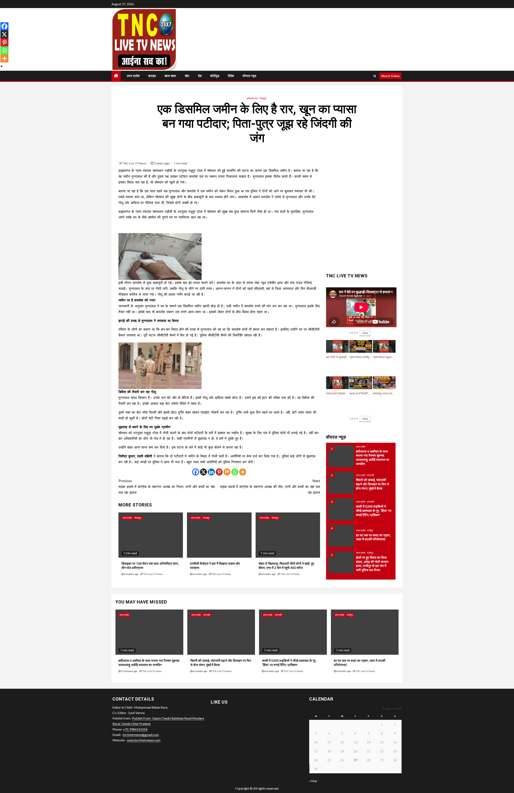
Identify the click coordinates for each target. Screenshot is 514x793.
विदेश (231, 76)
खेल (187, 76)
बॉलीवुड (214, 76)
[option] (361, 461)
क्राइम (152, 76)
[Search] (374, 76)
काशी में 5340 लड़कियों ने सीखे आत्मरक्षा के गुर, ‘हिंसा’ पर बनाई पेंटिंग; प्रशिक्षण (373, 488)
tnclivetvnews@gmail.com (141, 735)
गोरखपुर (262, 98)
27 (355, 760)
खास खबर (170, 76)
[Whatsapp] (234, 471)
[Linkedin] (211, 471)
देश (200, 76)
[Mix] (226, 471)
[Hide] (1, 66)
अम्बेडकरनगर (252, 98)
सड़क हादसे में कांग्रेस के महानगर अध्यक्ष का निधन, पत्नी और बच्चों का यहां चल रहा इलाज (166, 487)
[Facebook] (195, 471)
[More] (242, 471)
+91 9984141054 (135, 729)
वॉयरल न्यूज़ (249, 76)
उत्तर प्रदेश (133, 76)
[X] (203, 471)
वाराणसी (370, 452)
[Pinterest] (219, 471)
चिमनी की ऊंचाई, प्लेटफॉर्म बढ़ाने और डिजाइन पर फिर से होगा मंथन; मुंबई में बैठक (372, 461)
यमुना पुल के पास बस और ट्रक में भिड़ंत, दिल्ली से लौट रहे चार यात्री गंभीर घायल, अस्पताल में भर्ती (373, 567)
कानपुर (370, 556)
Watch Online (390, 76)
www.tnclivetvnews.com (143, 740)
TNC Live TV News (134, 163)
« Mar (313, 781)
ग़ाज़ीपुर (370, 507)
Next (365, 333)
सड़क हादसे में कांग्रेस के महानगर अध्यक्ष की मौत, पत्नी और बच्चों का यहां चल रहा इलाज (270, 487)
